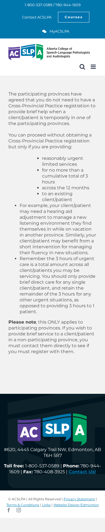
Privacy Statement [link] (79, 499)
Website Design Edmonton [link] (76, 505)
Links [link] (46, 505)
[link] (34, 17)
